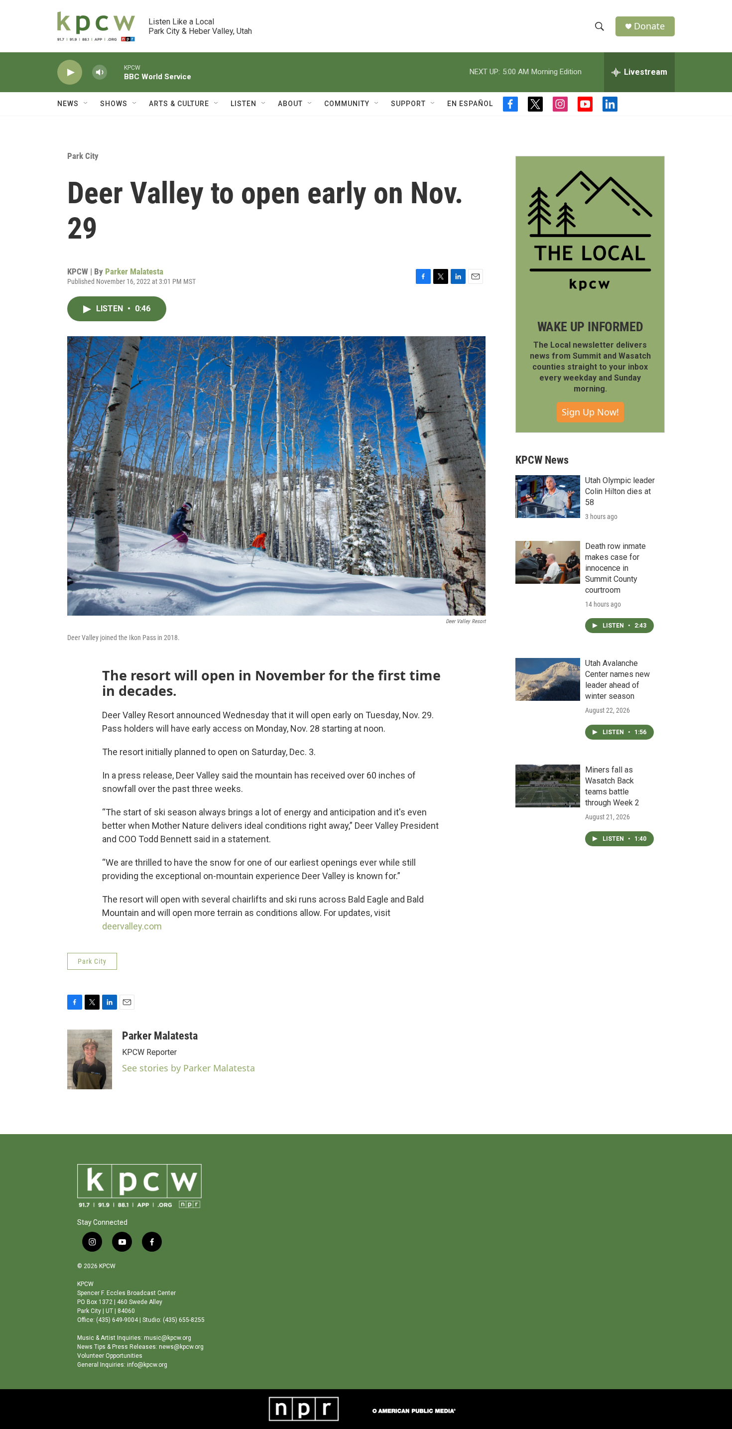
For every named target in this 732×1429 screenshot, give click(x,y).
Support (408, 104)
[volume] (99, 72)
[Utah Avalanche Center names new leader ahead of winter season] (547, 679)
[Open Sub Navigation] (86, 104)
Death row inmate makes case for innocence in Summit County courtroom (615, 568)
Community (346, 104)
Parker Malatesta (134, 271)
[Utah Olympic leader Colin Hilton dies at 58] (547, 496)
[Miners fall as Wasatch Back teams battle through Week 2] (547, 786)
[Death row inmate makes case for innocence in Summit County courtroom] (547, 562)
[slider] (115, 72)
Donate (649, 26)
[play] (70, 72)
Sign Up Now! (590, 412)
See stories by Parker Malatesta (188, 1068)
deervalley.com (132, 926)
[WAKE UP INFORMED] (590, 230)
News (68, 104)
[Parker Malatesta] (89, 1059)
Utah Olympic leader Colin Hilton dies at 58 (620, 491)
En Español (470, 104)
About (290, 104)
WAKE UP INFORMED (590, 326)
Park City (83, 156)
